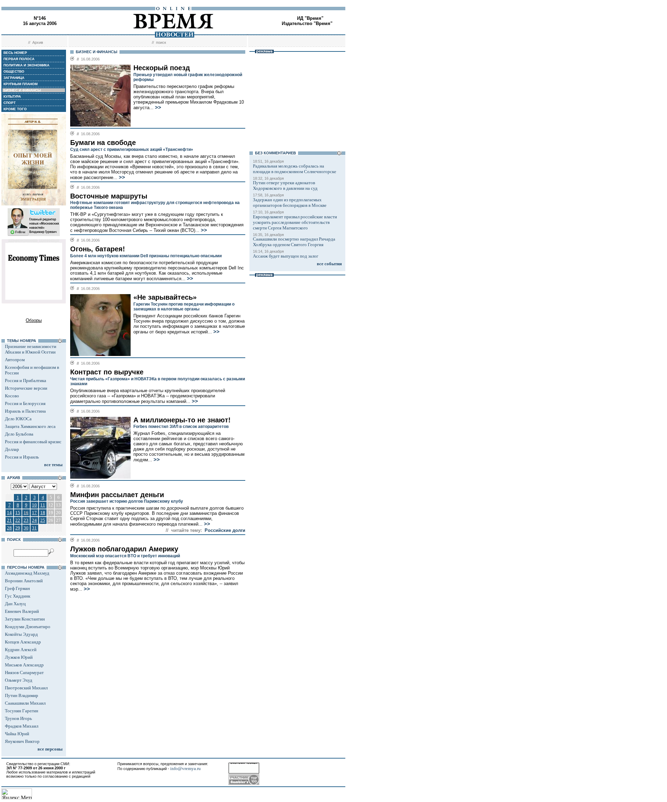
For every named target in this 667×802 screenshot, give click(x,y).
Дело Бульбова (19, 434)
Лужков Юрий (19, 657)
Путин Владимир (21, 695)
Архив (37, 42)
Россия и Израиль (22, 457)
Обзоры (34, 320)
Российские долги (225, 530)
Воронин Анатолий (24, 580)
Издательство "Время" (307, 23)
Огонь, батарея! (97, 249)
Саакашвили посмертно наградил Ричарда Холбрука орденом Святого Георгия (294, 241)
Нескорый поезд (161, 68)
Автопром (15, 359)
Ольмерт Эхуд (18, 680)
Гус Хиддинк (17, 596)
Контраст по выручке (106, 372)
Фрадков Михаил (21, 726)
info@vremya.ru (185, 768)
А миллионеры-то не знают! (182, 420)
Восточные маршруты (108, 196)
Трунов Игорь (18, 718)
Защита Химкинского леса (30, 426)
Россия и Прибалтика (25, 380)
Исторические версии (26, 388)
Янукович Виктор (22, 741)
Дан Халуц (15, 603)
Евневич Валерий (22, 611)
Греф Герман (17, 588)
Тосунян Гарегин (21, 710)
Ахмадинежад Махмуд (27, 573)
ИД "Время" (310, 18)
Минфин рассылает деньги (117, 495)
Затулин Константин (25, 619)
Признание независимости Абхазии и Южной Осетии (30, 349)
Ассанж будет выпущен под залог (285, 256)
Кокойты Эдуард (21, 634)
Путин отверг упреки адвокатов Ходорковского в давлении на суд (285, 185)
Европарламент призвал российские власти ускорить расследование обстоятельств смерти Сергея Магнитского (295, 222)
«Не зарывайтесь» (165, 297)
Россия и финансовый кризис (33, 441)
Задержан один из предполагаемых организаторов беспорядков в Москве (290, 202)
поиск (161, 42)
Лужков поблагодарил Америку (124, 549)
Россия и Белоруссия (25, 403)
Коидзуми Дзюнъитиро (27, 626)
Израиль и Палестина (25, 411)
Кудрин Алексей (20, 649)
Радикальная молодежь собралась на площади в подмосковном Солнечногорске (294, 168)
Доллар (12, 449)
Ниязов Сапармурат (24, 672)
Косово (12, 395)
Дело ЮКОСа (18, 418)
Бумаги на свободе (103, 142)
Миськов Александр (24, 664)
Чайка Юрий (17, 733)
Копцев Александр (23, 642)
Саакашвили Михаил (25, 703)
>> (158, 107)
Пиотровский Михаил (26, 687)
